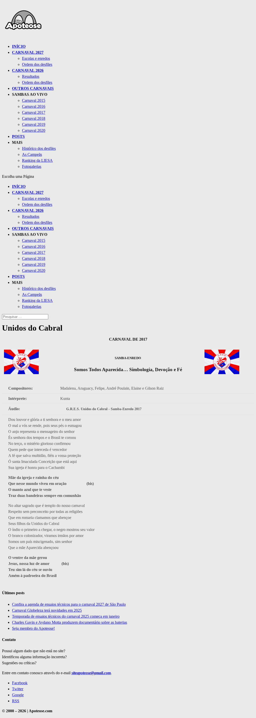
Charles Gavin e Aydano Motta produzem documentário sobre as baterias (69, 622)
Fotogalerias (31, 166)
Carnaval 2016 (33, 106)
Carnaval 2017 (33, 112)
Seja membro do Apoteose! (33, 628)
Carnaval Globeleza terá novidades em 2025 (47, 610)
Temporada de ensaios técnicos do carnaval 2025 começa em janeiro (66, 616)
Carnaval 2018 (33, 118)
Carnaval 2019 (33, 124)
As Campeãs (32, 154)
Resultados (30, 76)
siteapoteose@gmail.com (91, 673)
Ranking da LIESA (37, 160)
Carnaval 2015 (33, 100)
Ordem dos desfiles (37, 64)
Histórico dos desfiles (39, 148)
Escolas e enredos (36, 58)
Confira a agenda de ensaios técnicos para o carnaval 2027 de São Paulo (69, 604)
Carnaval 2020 (33, 130)
